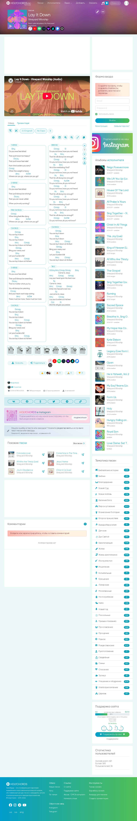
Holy (109, 408)
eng (22, 812)
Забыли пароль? (122, 126)
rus (15, 812)
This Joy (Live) (114, 236)
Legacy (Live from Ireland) (121, 351)
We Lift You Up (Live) (118, 178)
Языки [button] (67, 3)
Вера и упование (113, 506)
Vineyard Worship (38, 19)
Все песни (77, 443)
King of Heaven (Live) (119, 247)
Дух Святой (113, 537)
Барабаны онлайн (96, 791)
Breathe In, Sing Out (118, 316)
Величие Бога (113, 500)
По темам (53, 795)
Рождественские (113, 645)
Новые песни (54, 787)
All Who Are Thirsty (117, 259)
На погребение (113, 597)
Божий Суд (113, 488)
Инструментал (113, 561)
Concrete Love (24, 453)
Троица (113, 676)
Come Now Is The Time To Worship (72, 453)
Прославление (113, 627)
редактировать (64, 428)
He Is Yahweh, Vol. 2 (118, 374)
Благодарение (113, 482)
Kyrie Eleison (114, 339)
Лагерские (113, 585)
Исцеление (113, 567)
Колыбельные (113, 573)
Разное (113, 639)
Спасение (113, 670)
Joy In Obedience (25, 470)
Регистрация (101, 126)
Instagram (53, 808)
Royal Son (112, 431)
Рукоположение (113, 651)
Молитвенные (113, 591)
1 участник (17, 387)
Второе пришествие (113, 518)
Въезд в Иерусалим (113, 525)
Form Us (111, 397)
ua (10, 812)
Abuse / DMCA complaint (74, 795)
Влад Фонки (14, 383)
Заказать (93, 3)
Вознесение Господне (113, 512)
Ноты (51, 791)
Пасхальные (113, 615)
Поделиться (39, 363)
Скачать (19, 363)
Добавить (80, 3)
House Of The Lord (117, 190)
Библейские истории (113, 470)
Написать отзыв (70, 798)
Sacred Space (115, 305)
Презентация (23, 123)
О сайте (67, 787)
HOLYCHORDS (27, 412)
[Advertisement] (47, 55)
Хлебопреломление (113, 687)
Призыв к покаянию (113, 621)
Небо (113, 603)
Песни (40, 3)
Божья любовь (113, 494)
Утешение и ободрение (113, 681)
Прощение (113, 633)
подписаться (80, 418)
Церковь (113, 693)
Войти (112, 120)
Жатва (113, 549)
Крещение (113, 579)
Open (110, 362)
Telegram (53, 812)
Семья (113, 663)
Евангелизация (113, 543)
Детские (113, 531)
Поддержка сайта (71, 791)
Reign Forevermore (118, 167)
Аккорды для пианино (98, 795)
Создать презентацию (98, 798)
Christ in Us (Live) (63, 470)
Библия (113, 476)
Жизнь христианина (113, 555)
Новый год (113, 609)
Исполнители (53, 3)
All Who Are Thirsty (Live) (27, 462)
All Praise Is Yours (116, 201)
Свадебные (113, 657)
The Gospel (113, 270)
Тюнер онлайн (95, 787)
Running (111, 293)
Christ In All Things (117, 224)
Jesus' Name (62, 462)
